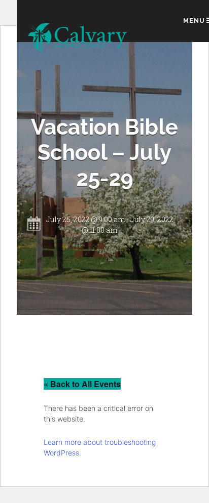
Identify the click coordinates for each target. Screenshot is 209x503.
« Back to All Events (82, 384)
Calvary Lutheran (78, 39)
